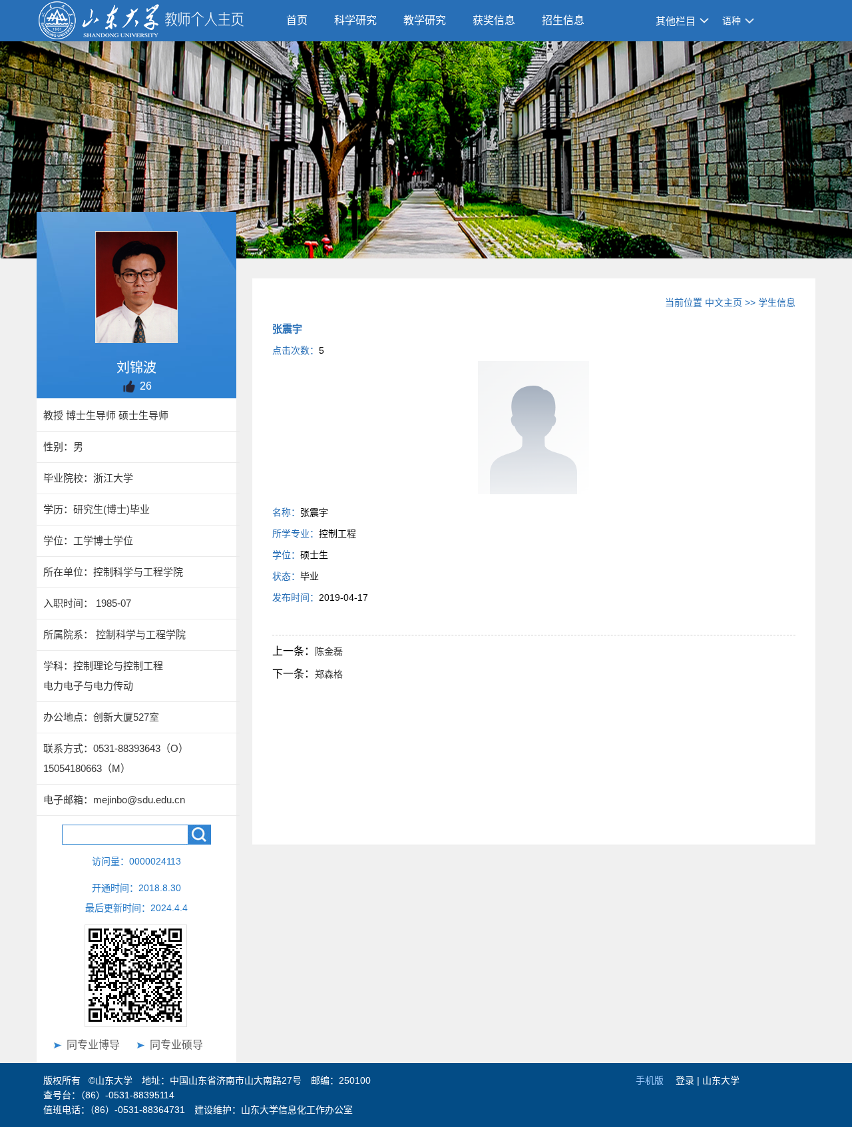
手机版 (650, 1080)
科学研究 (355, 20)
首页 (297, 20)
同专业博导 (93, 1044)
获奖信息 (494, 20)
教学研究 (424, 20)
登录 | (689, 1080)
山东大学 (721, 1080)
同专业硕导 (176, 1044)
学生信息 (776, 302)
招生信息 (563, 20)
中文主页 (723, 302)
